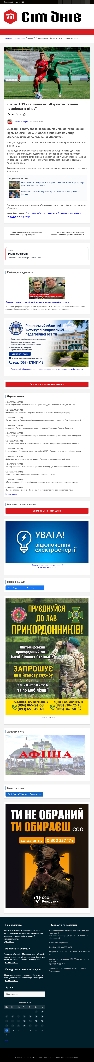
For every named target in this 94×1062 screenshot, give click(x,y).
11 (13, 1021)
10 (7, 1021)
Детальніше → (11, 962)
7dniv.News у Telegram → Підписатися (24, 794)
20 (24, 1026)
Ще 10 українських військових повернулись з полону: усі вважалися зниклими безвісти (42, 467)
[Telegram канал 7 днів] (78, 2)
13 (24, 1021)
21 (30, 1026)
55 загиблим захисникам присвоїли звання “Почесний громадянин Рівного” (67, 233)
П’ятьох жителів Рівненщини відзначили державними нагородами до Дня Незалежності (43, 420)
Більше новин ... (12, 494)
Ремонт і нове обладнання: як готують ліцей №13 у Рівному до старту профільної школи (43, 451)
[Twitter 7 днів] (74, 2)
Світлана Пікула (21, 122)
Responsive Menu (87, 2)
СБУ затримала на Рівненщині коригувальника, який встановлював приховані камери (42, 482)
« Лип (6, 1041)
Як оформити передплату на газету (47, 384)
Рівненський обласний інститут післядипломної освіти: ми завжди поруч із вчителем (47, 369)
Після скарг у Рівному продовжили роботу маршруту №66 (30, 474)
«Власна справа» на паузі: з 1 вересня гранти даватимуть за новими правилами (39, 490)
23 (42, 1026)
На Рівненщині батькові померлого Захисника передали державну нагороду (38, 412)
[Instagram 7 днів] (65, 2)
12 (18, 1021)
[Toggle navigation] (7, 32)
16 (42, 1021)
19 (18, 1026)
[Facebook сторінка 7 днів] (60, 2)
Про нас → (9, 942)
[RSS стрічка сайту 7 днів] (69, 2)
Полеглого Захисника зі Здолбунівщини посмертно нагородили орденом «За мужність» (43, 443)
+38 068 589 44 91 (64, 947)
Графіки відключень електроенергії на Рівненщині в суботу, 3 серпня (26, 233)
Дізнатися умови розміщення (47, 511)
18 (13, 1026)
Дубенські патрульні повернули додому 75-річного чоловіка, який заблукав (38, 459)
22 (36, 1026)
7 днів (32, 1057)
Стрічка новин (15, 396)
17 (7, 1026)
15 (36, 1021)
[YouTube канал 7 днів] (83, 2)
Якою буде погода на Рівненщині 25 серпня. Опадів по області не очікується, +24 (40, 405)
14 (30, 1021)
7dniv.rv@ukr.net (61, 943)
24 (7, 1030)
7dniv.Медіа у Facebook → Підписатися (25, 588)
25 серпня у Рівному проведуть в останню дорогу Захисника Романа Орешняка (39, 428)
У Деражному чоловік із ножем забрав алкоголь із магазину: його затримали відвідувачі (43, 436)
